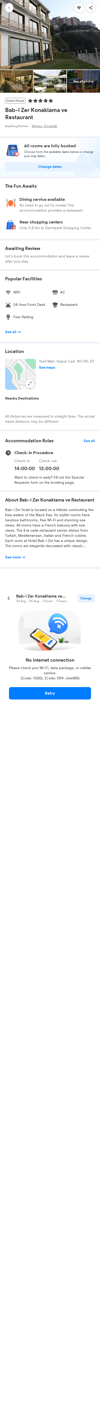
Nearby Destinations (22, 398)
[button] (20, 374)
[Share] (91, 7)
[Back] (9, 7)
